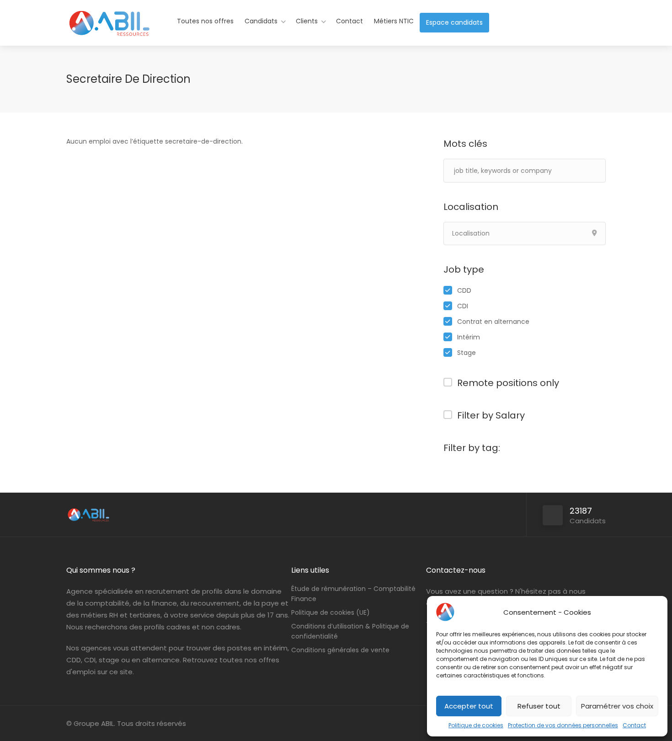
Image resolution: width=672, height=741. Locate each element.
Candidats (261, 21)
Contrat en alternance (493, 321)
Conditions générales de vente (340, 650)
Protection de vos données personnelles (563, 725)
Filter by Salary (491, 415)
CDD (464, 290)
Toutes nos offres (205, 21)
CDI (462, 306)
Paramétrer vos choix (617, 706)
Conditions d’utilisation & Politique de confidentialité (350, 631)
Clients (307, 21)
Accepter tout (468, 706)
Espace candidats (454, 22)
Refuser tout (538, 706)
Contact (634, 725)
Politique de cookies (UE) (330, 612)
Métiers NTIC (394, 21)
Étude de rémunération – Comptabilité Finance (353, 593)
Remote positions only (508, 382)
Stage (466, 353)
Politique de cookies (475, 725)
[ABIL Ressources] (109, 29)
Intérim (468, 337)
